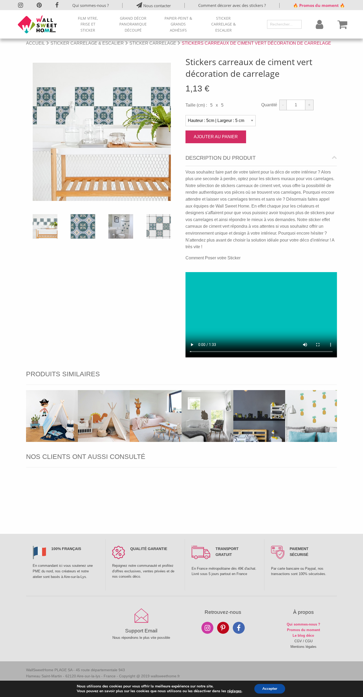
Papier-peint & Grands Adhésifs (178, 24)
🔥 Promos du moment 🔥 (319, 5)
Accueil (35, 43)
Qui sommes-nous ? (90, 5)
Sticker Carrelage (152, 43)
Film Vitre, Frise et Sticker (88, 24)
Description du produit (220, 158)
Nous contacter (156, 5)
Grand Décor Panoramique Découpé (133, 24)
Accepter (269, 688)
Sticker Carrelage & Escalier (223, 24)
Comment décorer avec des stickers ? (232, 5)
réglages (234, 691)
